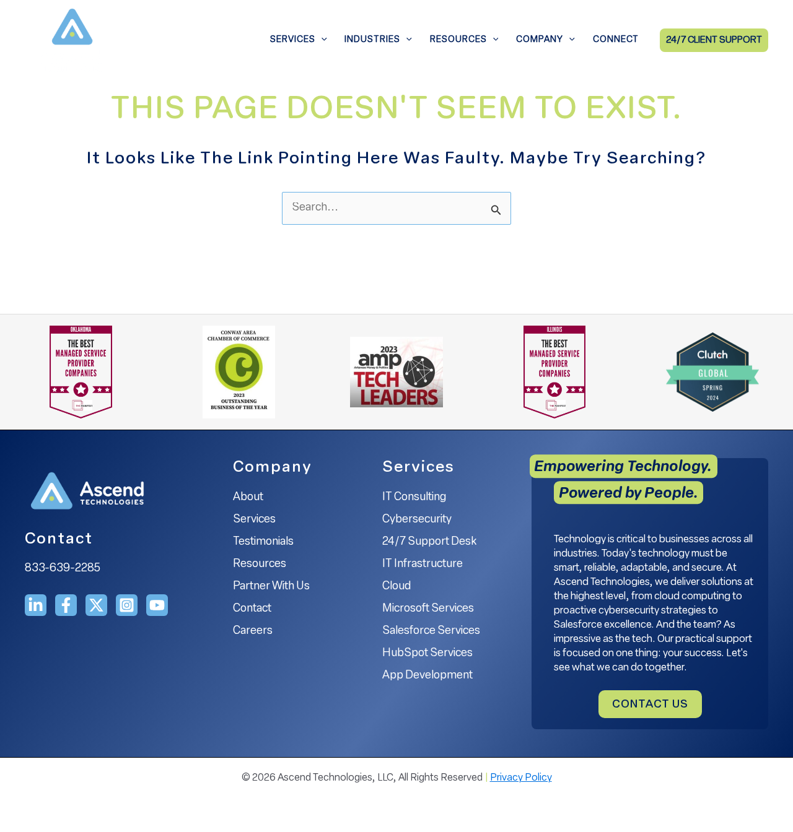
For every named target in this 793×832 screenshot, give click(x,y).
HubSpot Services (427, 653)
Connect (616, 40)
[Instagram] (127, 605)
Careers (253, 631)
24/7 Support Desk (429, 542)
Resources (458, 40)
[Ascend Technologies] (71, 40)
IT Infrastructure (422, 564)
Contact (252, 609)
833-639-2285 (62, 568)
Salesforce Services (431, 631)
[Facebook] (66, 605)
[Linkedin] (35, 605)
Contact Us (650, 705)
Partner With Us (271, 586)
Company (539, 40)
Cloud (396, 586)
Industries (372, 40)
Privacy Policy (521, 778)
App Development (427, 676)
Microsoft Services (428, 609)
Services (292, 40)
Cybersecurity (417, 520)
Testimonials (263, 542)
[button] (321, 40)
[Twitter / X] (96, 605)
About (248, 497)
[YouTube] (157, 605)
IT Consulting (414, 497)
